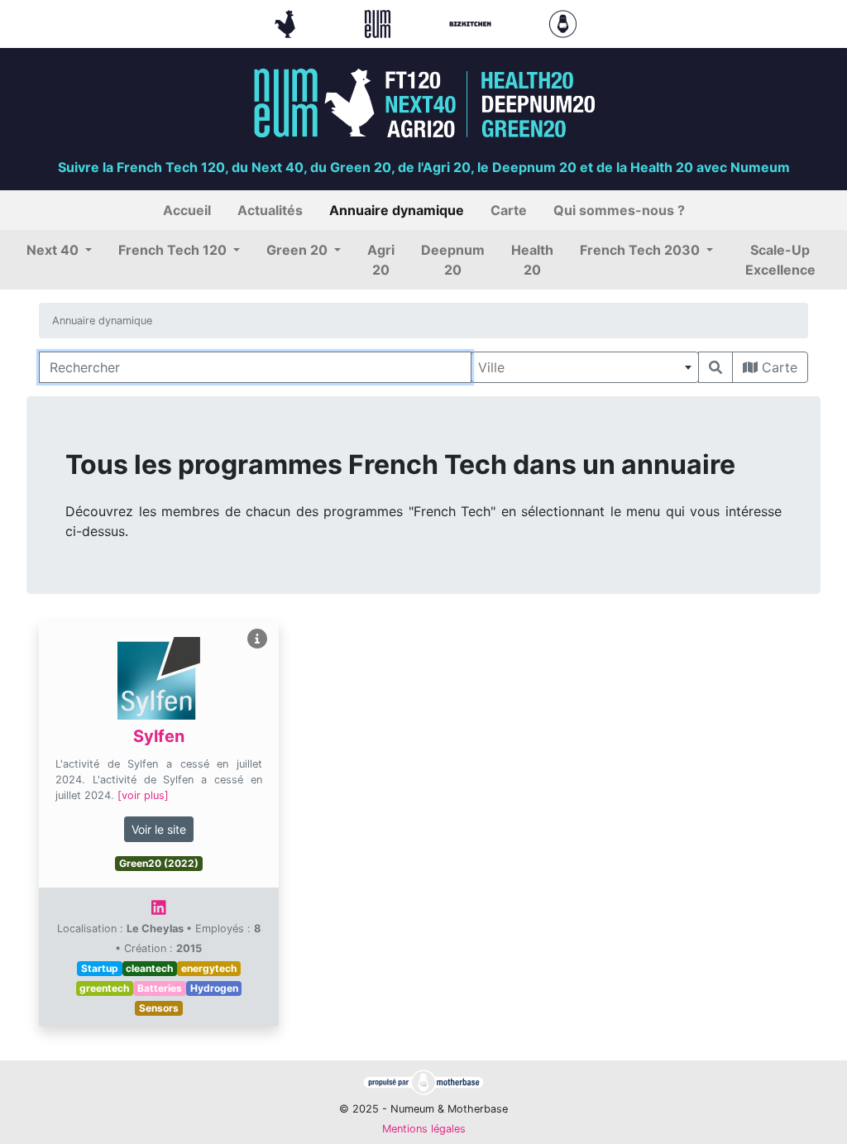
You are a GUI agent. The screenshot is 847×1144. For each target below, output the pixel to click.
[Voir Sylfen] (257, 639)
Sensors (159, 1008)
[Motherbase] (563, 22)
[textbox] (584, 367)
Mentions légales (424, 1128)
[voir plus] (143, 795)
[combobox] (585, 367)
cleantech (149, 968)
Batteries (159, 988)
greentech (104, 988)
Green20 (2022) (159, 863)
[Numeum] (379, 22)
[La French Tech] (287, 22)
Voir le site (159, 829)
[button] (59, 249)
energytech (209, 968)
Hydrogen (214, 988)
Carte (777, 367)
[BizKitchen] (472, 22)
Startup (99, 968)
